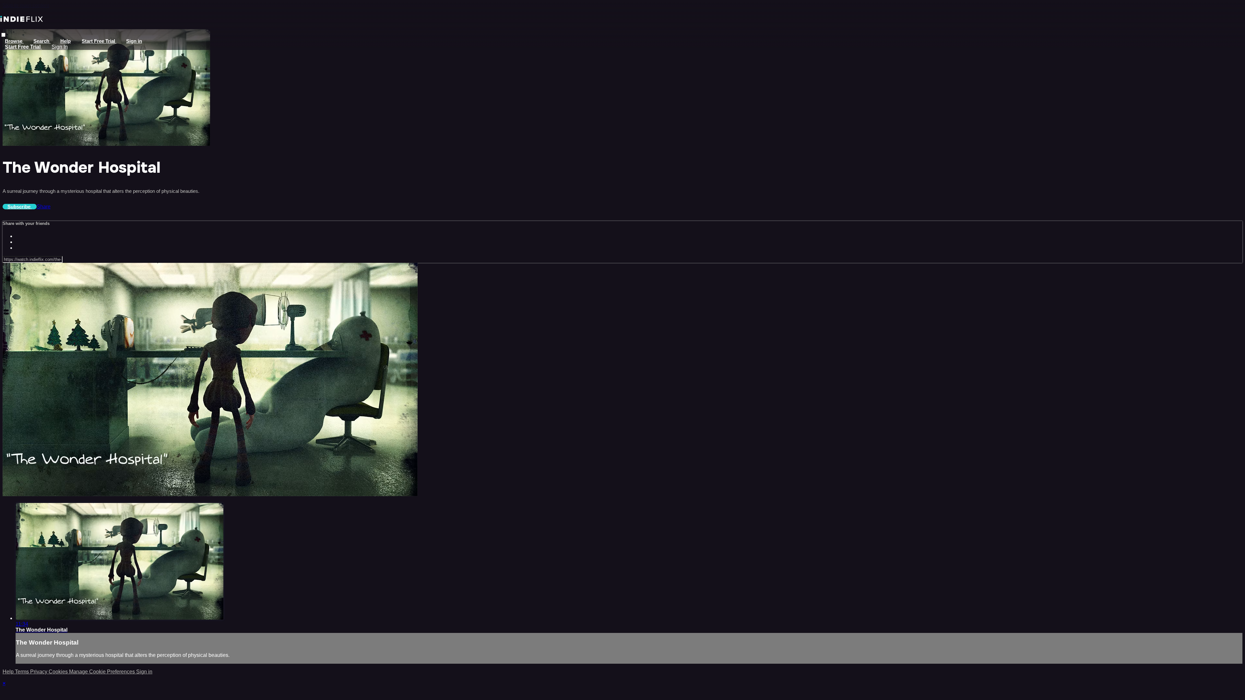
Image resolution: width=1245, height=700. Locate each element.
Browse (14, 41)
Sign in (134, 41)
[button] (3, 35)
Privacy (39, 671)
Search (42, 41)
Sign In (60, 47)
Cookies (59, 671)
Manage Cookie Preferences (102, 671)
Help (65, 41)
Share (44, 206)
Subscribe (19, 206)
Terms (22, 671)
